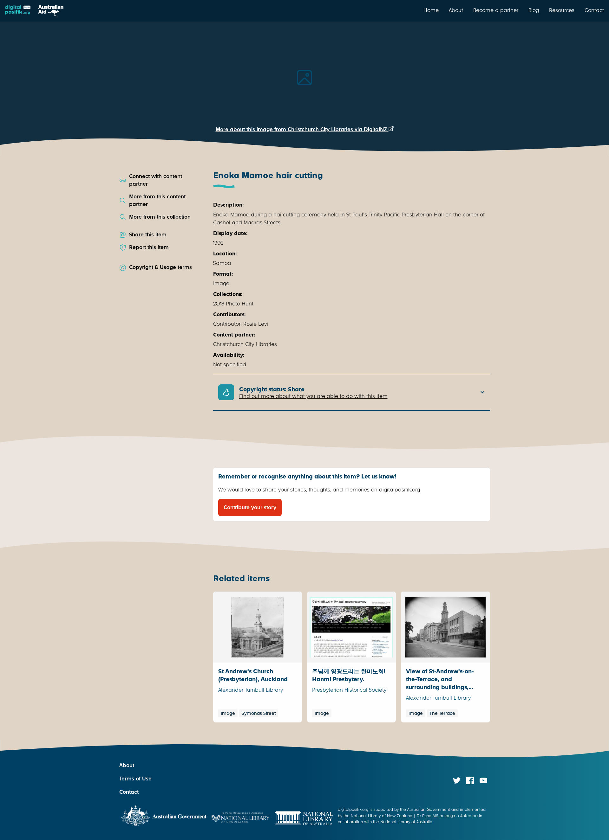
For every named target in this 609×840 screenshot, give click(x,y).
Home (431, 10)
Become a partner (495, 10)
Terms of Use (135, 778)
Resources (561, 10)
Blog (533, 10)
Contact (594, 10)
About (456, 10)
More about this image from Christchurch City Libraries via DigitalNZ (302, 129)
